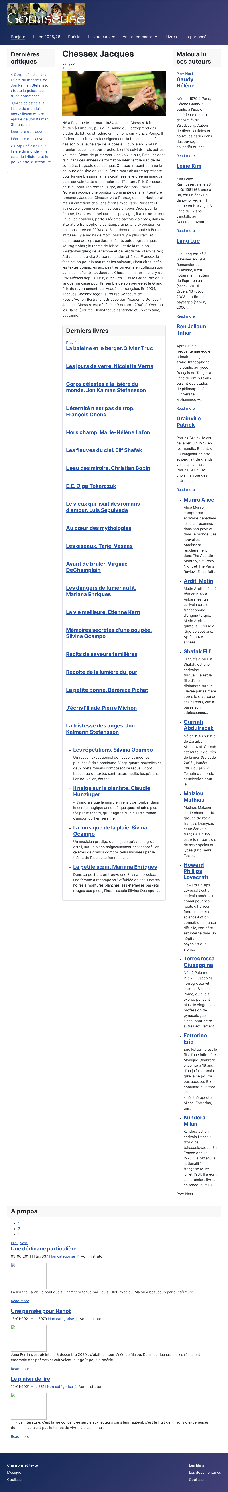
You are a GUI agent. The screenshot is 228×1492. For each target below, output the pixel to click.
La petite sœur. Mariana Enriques (115, 867)
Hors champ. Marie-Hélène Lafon (108, 432)
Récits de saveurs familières (101, 654)
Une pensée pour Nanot (41, 1311)
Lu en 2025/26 (46, 36)
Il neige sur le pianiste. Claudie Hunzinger (111, 791)
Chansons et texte (22, 1465)
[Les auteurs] (112, 37)
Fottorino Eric (195, 1038)
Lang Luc (188, 241)
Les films (196, 1465)
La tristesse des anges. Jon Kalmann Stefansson (100, 728)
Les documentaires (205, 1472)
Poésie (74, 36)
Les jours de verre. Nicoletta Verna (109, 366)
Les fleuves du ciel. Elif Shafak (104, 450)
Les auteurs (99, 36)
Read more (186, 155)
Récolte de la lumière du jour (101, 672)
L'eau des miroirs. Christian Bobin (108, 468)
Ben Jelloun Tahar (191, 329)
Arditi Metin (198, 581)
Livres (171, 36)
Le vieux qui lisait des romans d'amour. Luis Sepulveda (103, 506)
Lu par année (197, 36)
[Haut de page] (220, 1483)
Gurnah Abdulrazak (199, 725)
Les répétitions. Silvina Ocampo (113, 749)
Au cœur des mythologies (98, 528)
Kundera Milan (195, 1120)
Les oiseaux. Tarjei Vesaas (99, 546)
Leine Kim (189, 166)
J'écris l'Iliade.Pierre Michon (101, 708)
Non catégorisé (62, 1256)
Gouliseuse (16, 1479)
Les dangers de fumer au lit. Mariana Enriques (101, 591)
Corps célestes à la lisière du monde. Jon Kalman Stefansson (106, 387)
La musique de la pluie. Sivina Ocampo (110, 830)
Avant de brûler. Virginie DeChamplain (97, 566)
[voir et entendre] (155, 37)
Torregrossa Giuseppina (199, 961)
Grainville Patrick (189, 421)
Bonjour (18, 36)
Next (79, 342)
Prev (70, 342)
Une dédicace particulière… (46, 1248)
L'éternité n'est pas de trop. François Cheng (100, 411)
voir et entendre (137, 36)
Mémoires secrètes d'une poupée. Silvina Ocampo (109, 633)
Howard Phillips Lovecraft (196, 871)
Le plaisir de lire (30, 1379)
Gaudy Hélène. (186, 82)
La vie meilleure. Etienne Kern (103, 612)
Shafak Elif (197, 651)
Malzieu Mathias (194, 796)
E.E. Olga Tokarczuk (91, 486)
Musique (14, 1472)
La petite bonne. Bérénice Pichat (107, 690)
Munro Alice (199, 499)
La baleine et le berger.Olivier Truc (109, 348)
